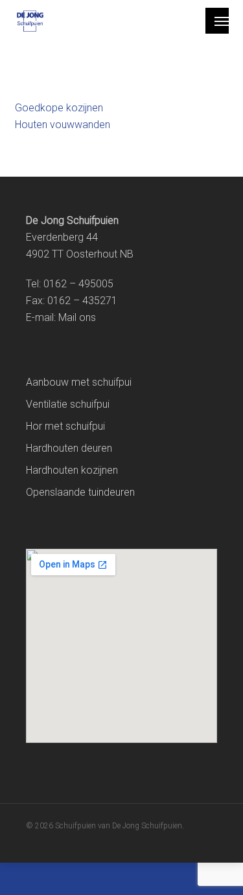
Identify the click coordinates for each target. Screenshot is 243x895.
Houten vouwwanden (62, 124)
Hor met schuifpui (65, 426)
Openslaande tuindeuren (80, 492)
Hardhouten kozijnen (72, 470)
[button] (221, 20)
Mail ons (77, 317)
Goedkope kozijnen (59, 108)
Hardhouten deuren (69, 448)
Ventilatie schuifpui (68, 404)
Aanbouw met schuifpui (79, 382)
